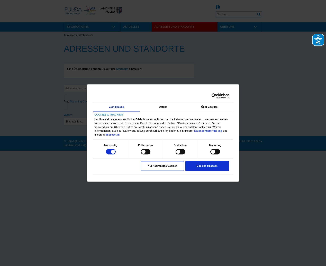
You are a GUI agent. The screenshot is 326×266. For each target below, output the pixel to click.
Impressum (113, 134)
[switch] (145, 152)
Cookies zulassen (207, 165)
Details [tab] (163, 106)
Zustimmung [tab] (116, 106)
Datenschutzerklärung (208, 130)
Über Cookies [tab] (209, 106)
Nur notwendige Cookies (162, 165)
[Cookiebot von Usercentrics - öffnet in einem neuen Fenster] (214, 95)
